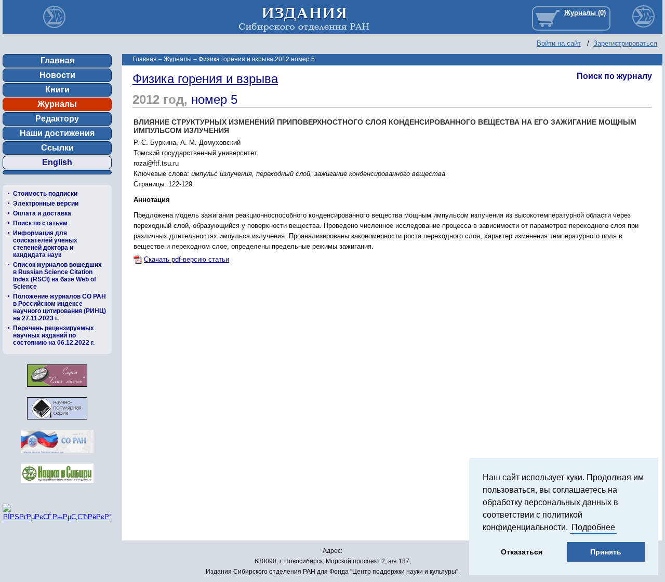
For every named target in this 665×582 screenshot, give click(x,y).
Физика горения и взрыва (205, 79)
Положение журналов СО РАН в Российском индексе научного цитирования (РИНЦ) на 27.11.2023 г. (59, 307)
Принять (605, 552)
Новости (57, 75)
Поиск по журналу (614, 76)
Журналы (57, 104)
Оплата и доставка (42, 213)
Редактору (57, 118)
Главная (57, 60)
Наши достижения (57, 133)
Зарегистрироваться (625, 43)
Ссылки (57, 147)
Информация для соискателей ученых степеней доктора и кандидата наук (45, 244)
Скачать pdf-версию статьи (186, 259)
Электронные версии (45, 203)
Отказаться (521, 552)
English (57, 162)
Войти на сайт (559, 43)
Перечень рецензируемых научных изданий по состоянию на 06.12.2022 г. (54, 335)
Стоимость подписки (45, 193)
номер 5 (214, 99)
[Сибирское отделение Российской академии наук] (57, 456)
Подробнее (593, 527)
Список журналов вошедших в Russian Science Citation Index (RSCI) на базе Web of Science (57, 275)
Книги (57, 89)
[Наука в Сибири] (57, 486)
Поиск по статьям (40, 223)
